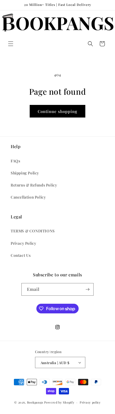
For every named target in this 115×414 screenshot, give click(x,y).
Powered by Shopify (59, 402)
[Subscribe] (87, 289)
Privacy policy (90, 402)
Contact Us (21, 255)
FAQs (15, 160)
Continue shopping (57, 111)
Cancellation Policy (28, 197)
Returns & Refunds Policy (34, 185)
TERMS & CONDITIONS (33, 230)
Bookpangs (35, 402)
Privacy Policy (23, 243)
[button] (11, 44)
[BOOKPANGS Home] (57, 22)
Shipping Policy (25, 172)
